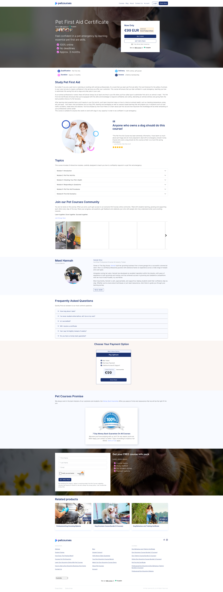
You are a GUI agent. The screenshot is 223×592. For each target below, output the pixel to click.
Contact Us (139, 3)
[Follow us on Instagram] (167, 540)
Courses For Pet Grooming (63, 559)
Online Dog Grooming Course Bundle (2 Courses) (147, 559)
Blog (127, 3)
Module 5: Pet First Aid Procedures (68, 189)
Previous (58, 235)
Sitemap (57, 549)
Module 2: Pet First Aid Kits (66, 175)
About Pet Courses (98, 566)
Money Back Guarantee (110, 401)
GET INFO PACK (65, 480)
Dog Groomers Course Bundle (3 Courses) (144, 552)
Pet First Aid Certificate (139, 562)
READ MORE (99, 290)
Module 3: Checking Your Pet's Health (69, 180)
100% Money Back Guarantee (101, 556)
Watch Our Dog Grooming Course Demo (104, 562)
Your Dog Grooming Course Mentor (103, 559)
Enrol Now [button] (163, 3)
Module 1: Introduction (64, 171)
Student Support (97, 552)
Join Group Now (60, 218)
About (132, 3)
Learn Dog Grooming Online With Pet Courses (69, 562)
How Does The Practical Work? (64, 556)
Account (146, 3)
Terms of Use (112, 440)
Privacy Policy (58, 588)
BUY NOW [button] (140, 36)
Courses (121, 3)
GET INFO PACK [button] (140, 41)
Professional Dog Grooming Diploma (142, 571)
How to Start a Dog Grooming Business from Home (70, 566)
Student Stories (59, 552)
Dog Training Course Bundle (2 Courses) (144, 556)
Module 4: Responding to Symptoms (69, 184)
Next (165, 235)
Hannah (113, 265)
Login (155, 3)
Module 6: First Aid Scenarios (66, 194)
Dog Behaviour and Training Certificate (143, 549)
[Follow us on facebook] (164, 540)
